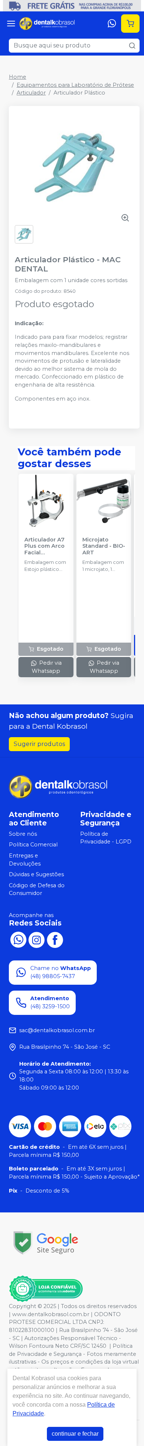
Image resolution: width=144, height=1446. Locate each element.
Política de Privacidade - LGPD (105, 838)
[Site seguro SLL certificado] (46, 1242)
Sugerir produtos (39, 743)
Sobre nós (23, 834)
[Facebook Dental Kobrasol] (55, 938)
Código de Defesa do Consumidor (37, 889)
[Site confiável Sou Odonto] (46, 1289)
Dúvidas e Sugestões (36, 874)
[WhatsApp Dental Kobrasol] (18, 938)
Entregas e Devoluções (25, 859)
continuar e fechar (75, 1434)
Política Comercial (33, 845)
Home (17, 77)
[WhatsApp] (112, 23)
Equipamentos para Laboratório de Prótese (75, 85)
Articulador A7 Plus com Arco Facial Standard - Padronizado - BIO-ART (44, 546)
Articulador (31, 92)
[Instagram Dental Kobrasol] (36, 938)
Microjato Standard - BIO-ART (103, 546)
